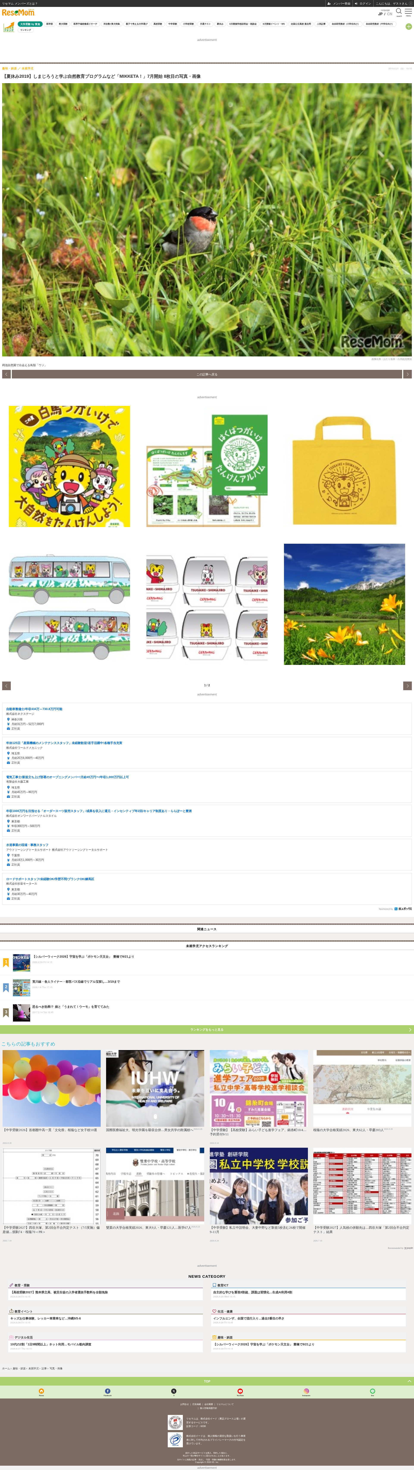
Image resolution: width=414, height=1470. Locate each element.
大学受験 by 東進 (30, 24)
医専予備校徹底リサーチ (85, 24)
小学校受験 (188, 24)
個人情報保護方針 (208, 1408)
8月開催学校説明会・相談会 (243, 24)
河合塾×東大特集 (112, 24)
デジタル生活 (24, 1337)
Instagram (306, 1395)
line (372, 1395)
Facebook (107, 1395)
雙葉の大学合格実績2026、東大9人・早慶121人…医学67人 (148, 1227)
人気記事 (321, 24)
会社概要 (208, 1404)
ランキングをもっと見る (207, 1029)
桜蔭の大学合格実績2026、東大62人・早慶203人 (348, 1130)
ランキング (25, 30)
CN (389, 13)
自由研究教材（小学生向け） (346, 24)
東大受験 (63, 24)
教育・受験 (22, 1285)
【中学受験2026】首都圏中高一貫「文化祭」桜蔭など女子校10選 (50, 1130)
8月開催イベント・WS (274, 24)
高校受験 (158, 24)
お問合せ (184, 1404)
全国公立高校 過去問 (301, 24)
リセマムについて (225, 1404)
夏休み (220, 24)
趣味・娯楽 (225, 1337)
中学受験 (172, 24)
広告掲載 (196, 1404)
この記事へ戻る (207, 374)
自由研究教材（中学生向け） (380, 24)
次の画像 (407, 374)
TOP (207, 1381)
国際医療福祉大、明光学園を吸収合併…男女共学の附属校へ (149, 1130)
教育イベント (24, 1311)
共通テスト (205, 24)
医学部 (49, 24)
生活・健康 (225, 1311)
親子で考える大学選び (136, 24)
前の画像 (6, 374)
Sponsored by (386, 909)
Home (41, 1395)
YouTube (240, 1395)
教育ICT (223, 1285)
